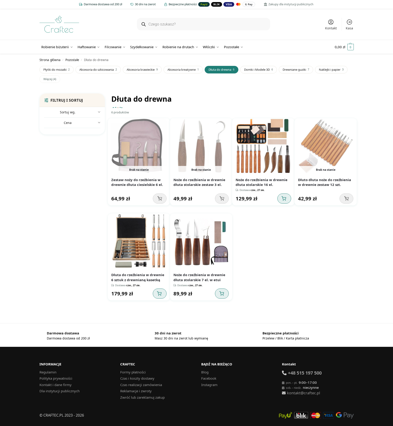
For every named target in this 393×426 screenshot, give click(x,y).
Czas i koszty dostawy (137, 378)
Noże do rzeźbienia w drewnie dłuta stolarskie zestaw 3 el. (199, 182)
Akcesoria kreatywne (183, 69)
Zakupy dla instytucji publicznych (290, 4)
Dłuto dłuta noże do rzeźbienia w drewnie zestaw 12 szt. (324, 182)
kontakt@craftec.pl (303, 392)
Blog (205, 372)
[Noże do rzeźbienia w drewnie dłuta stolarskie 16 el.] (263, 146)
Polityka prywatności (55, 378)
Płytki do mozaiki (56, 69)
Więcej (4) (49, 79)
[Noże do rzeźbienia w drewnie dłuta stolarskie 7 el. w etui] (201, 241)
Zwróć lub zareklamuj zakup (142, 397)
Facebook (208, 378)
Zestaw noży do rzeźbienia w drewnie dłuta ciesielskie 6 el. (137, 182)
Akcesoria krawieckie (142, 69)
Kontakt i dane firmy (55, 384)
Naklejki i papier (331, 69)
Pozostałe (72, 60)
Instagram (209, 384)
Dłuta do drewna (221, 69)
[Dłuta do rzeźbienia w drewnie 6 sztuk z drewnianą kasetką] (139, 241)
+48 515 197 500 (305, 373)
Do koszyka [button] (284, 198)
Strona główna (50, 60)
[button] (344, 47)
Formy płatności (133, 372)
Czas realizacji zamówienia (141, 384)
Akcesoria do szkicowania (98, 69)
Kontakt (331, 28)
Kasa (349, 28)
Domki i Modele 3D (258, 69)
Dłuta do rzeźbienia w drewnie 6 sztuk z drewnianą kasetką (137, 277)
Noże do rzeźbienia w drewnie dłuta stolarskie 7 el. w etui (199, 277)
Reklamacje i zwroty (136, 391)
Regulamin (47, 372)
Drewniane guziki (296, 69)
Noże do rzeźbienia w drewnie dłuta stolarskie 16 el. (261, 182)
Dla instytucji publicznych (59, 391)
